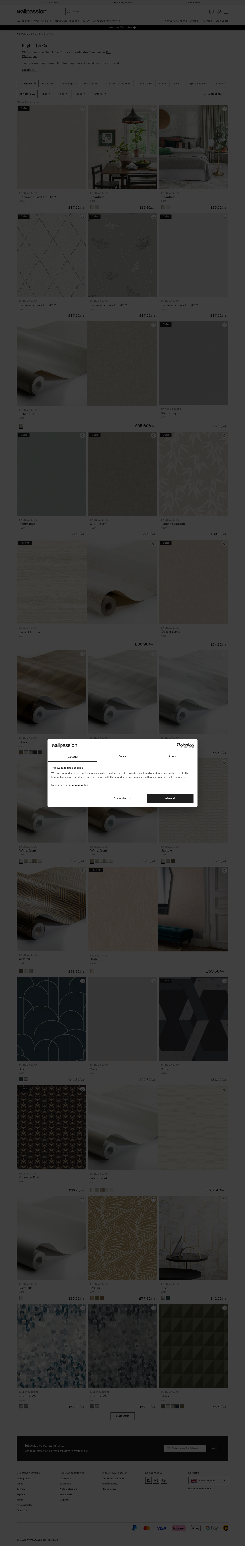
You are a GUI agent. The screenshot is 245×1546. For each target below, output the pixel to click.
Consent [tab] (73, 756)
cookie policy (80, 785)
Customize (120, 798)
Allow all (170, 798)
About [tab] (172, 756)
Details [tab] (122, 756)
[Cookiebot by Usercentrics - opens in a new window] (179, 745)
